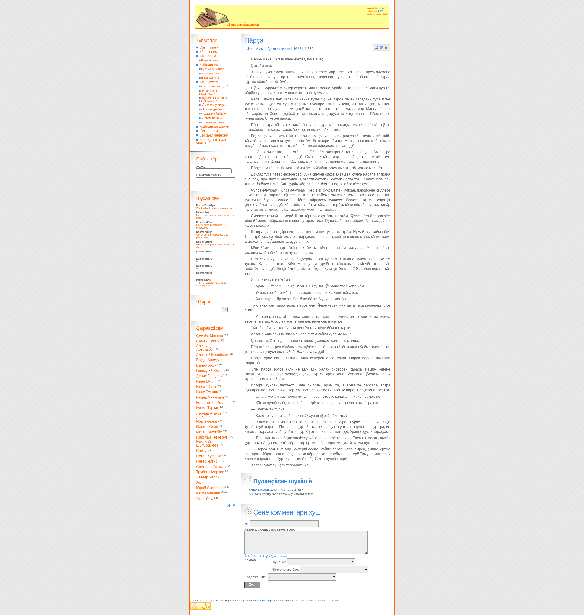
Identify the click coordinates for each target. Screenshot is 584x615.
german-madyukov (261, 490)
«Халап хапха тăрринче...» (209, 92)
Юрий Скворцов (210, 488)
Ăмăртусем (208, 82)
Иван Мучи (255, 48)
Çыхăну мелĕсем (213, 135)
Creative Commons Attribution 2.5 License (318, 600)
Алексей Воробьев (212, 355)
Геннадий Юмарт (210, 371)
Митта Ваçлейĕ (209, 432)
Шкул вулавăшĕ (211, 77)
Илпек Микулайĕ (210, 397)
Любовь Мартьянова (206, 419)
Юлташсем (208, 131)
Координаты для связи (211, 141)
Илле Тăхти (206, 387)
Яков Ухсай (205, 499)
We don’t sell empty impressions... (215, 208)
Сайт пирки (209, 47)
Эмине (202, 483)
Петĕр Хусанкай (209, 456)
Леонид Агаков (209, 413)
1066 (381, 7)
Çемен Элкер (207, 341)
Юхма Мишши (208, 493)
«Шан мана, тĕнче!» (214, 122)
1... (198, 254)
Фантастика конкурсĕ (215, 86)
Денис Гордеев (209, 376)
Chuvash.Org (206, 600)
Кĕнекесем (208, 52)
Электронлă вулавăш (243, 23)
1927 (297, 48)
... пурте (228, 505)
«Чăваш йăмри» (211, 118)
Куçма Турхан (207, 408)
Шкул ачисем (209, 60)
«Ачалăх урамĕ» (211, 109)
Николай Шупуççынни (207, 443)
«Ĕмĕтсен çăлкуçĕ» (213, 105)
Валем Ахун (206, 365)
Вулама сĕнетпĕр (212, 69)
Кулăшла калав (278, 48)
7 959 (380, 11)
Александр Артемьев (205, 347)
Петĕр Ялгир (207, 461)
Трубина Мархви (210, 472)
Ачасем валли (210, 73)
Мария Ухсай (207, 427)
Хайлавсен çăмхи (214, 127)
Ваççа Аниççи (208, 360)
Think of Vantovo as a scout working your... (211, 284)
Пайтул (202, 451)
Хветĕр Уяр (205, 477)
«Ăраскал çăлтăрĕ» (214, 113)
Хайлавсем (209, 65)
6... (198, 261)
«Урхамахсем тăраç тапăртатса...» (213, 99)
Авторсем (207, 56)
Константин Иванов (212, 403)
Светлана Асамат (211, 467)
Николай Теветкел (211, 437)
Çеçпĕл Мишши (209, 336)
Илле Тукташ (207, 392)
